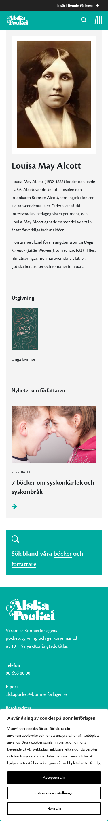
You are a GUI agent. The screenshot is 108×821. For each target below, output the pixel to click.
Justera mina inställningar (54, 793)
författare (24, 564)
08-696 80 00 (18, 673)
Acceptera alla (54, 777)
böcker (63, 554)
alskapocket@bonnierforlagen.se (36, 694)
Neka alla (54, 808)
